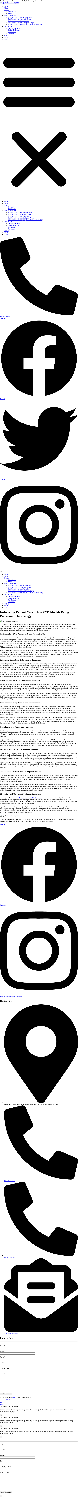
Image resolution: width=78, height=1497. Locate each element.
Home (6, 6)
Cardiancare (12, 32)
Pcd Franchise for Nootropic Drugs (19, 19)
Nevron (14, 1397)
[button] (39, 120)
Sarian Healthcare (14, 30)
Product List (12, 12)
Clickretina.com (5, 1399)
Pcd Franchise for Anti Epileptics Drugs (21, 23)
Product (6, 10)
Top (1, 1403)
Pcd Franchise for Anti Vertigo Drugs (20, 17)
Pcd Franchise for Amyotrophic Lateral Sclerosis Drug (25, 24)
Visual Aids (12, 13)
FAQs (6, 37)
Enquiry (6, 35)
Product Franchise (10, 15)
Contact (6, 39)
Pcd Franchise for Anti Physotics (18, 21)
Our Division (8, 26)
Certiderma (11, 34)
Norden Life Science (14, 28)
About (6, 8)
